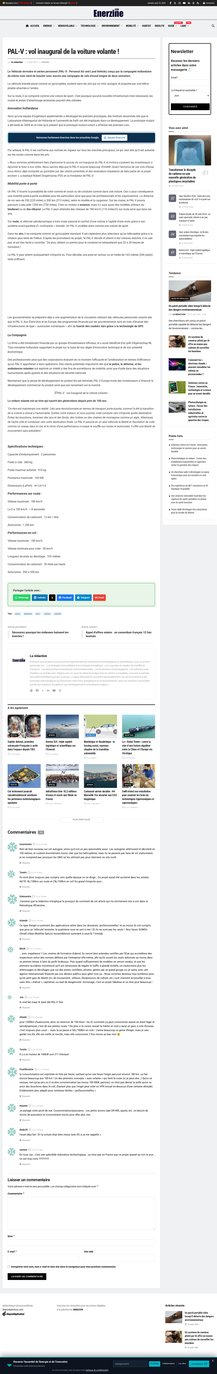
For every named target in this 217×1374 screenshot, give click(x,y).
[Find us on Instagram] (180, 3)
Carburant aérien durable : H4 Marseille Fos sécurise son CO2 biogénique (100, 795)
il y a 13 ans (37, 1150)
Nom (11, 1236)
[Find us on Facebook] (170, 3)
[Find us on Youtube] (184, 3)
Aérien (51, 735)
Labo (185, 25)
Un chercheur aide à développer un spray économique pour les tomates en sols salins (190, 475)
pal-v (38, 613)
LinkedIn (41, 597)
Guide (172, 25)
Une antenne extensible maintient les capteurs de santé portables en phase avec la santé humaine (188, 499)
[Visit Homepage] (109, 13)
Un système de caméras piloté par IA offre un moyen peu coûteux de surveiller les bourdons (199, 344)
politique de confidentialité (97, 1370)
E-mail (12, 1251)
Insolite (159, 25)
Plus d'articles (81, 820)
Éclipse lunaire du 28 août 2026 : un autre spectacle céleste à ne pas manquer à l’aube (194, 217)
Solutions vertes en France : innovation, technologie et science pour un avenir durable (189, 448)
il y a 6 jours (14, 807)
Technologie (88, 25)
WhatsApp (22, 597)
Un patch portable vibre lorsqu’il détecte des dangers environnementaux (199, 1316)
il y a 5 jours (91, 758)
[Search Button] (213, 26)
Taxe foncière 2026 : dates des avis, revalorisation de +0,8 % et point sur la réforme (194, 199)
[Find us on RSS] (198, 3)
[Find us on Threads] (193, 3)
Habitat (146, 25)
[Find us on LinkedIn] (189, 3)
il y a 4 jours (53, 754)
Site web (88, 1251)
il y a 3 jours (14, 754)
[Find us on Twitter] (175, 3)
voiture (47, 613)
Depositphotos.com (13, 1309)
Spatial (13, 735)
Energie (47, 25)
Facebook (66, 597)
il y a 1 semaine (54, 804)
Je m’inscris (197, 1364)
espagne (28, 613)
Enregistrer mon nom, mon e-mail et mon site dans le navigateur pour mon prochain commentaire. (63, 1266)
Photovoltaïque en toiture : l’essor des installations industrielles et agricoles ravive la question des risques (188, 461)
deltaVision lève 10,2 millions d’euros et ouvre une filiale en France (61, 795)
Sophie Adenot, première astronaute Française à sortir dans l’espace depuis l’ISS (23, 745)
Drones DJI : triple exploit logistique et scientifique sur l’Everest (60, 745)
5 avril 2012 (32, 62)
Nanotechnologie (180, 298)
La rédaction (17, 62)
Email (100, 597)
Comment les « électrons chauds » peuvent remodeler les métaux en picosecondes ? (199, 367)
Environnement (111, 25)
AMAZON (78, 1309)
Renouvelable (66, 25)
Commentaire (16, 1193)
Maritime (129, 735)
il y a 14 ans (41, 844)
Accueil (35, 25)
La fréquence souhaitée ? (184, 90)
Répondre (26, 863)
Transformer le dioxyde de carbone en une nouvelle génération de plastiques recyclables (182, 175)
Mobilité (131, 25)
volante (57, 613)
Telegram (85, 597)
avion (17, 613)
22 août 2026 (195, 314)
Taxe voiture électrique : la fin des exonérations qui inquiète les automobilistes (193, 235)
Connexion (209, 3)
